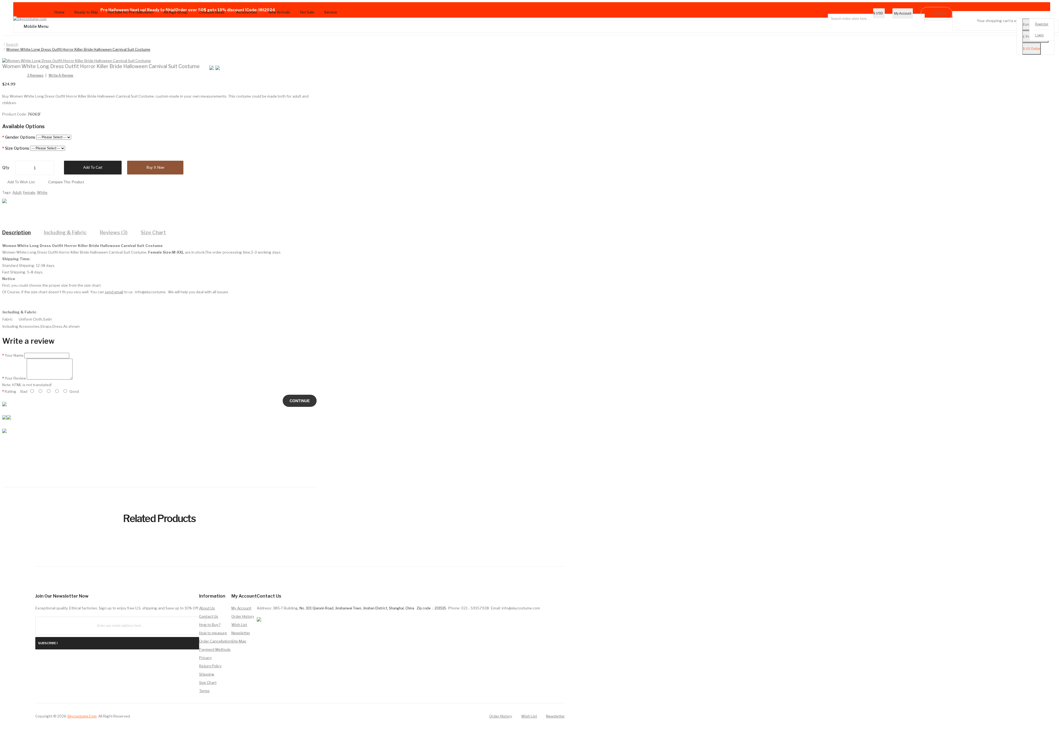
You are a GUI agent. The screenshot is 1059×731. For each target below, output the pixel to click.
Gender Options (20, 137)
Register (1042, 24)
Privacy (205, 657)
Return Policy (210, 666)
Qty (5, 167)
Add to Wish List (21, 182)
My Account (241, 608)
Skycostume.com (82, 716)
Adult (17, 192)
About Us (207, 608)
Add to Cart (92, 167)
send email (114, 292)
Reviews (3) (113, 232)
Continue (300, 401)
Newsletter (240, 633)
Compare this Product (66, 182)
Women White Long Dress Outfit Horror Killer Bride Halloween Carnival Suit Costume (78, 49)
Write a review (61, 75)
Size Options (17, 148)
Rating (10, 391)
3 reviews (35, 75)
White (42, 192)
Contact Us (208, 616)
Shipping (206, 674)
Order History (242, 616)
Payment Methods (215, 649)
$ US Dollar (1031, 49)
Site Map (238, 641)
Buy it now (155, 167)
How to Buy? (209, 624)
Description (16, 232)
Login (1039, 35)
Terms (204, 691)
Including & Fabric (65, 232)
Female (29, 192)
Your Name (14, 355)
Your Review (15, 378)
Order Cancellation (215, 641)
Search (12, 44)
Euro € (1028, 25)
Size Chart (153, 232)
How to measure (213, 633)
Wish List (239, 624)
